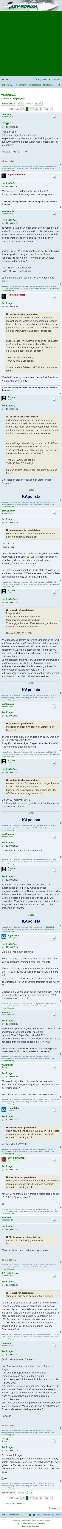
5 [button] (40, 109)
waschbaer (7, 1065)
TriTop (5, 1439)
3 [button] (33, 109)
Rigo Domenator (16, 174)
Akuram (12, 397)
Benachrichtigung (8, 170)
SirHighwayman (18, 99)
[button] (22, 109)
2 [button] (30, 109)
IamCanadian (8, 211)
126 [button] (46, 109)
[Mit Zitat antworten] (54, 117)
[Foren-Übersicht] (31, 5)
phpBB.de (41, 1523)
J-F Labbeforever (10, 1273)
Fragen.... (8, 94)
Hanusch (6, 114)
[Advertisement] (31, 44)
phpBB (23, 1520)
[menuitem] (7, 79)
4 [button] (36, 109)
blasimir (6, 1012)
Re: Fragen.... (9, 183)
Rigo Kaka (13, 935)
